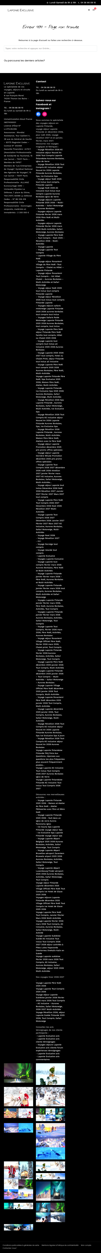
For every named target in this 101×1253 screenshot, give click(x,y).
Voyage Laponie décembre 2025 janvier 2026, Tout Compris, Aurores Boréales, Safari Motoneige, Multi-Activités (49, 715)
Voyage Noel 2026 (46, 535)
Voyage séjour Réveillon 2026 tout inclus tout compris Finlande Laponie (50, 300)
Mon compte (86, 1245)
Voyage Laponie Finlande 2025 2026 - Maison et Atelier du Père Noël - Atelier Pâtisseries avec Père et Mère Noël (50, 806)
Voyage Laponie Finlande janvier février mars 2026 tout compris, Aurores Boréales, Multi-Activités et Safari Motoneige (50, 591)
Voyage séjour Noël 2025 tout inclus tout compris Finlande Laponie (49, 291)
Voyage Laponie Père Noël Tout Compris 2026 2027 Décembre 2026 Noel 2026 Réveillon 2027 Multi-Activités (49, 506)
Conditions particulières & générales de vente (21, 1245)
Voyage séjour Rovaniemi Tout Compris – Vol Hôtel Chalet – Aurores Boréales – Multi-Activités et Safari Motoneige (49, 279)
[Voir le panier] (94, 10)
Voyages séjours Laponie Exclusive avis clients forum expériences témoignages (49, 1047)
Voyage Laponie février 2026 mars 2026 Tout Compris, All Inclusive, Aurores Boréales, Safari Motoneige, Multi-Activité (49, 927)
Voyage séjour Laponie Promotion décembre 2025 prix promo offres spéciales (49, 447)
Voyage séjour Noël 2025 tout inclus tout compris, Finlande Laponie (49, 182)
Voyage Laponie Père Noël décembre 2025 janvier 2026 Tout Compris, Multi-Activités (50, 665)
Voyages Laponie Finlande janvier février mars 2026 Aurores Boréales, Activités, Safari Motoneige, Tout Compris (49, 618)
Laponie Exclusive (46, 556)
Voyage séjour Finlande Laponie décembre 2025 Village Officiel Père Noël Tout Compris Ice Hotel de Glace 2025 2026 (50, 889)
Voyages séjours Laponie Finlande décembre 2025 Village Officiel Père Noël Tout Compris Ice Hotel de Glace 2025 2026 (50, 903)
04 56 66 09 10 (88, 2)
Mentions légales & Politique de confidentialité (60, 1245)
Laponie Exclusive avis (48, 1036)
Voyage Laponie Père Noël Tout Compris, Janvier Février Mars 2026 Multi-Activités (50, 915)
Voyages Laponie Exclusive (51, 559)
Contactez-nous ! (10, 1248)
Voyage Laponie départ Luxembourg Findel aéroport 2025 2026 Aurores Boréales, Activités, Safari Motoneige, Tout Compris (50, 874)
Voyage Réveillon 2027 (48, 538)
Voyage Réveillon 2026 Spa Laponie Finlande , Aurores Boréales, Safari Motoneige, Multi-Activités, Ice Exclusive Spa (50, 406)
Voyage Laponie (45, 247)
